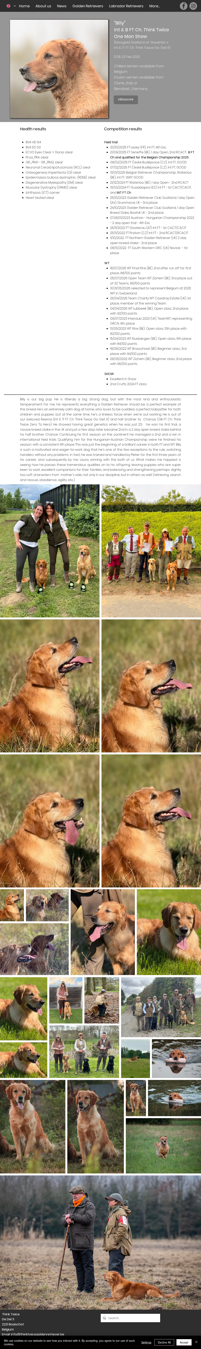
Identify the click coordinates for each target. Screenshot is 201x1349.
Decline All (164, 1342)
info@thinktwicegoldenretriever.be (37, 1334)
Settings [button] (146, 1342)
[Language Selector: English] (11, 6)
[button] (43, 6)
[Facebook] (183, 6)
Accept (184, 1342)
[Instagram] (193, 6)
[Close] (196, 1342)
